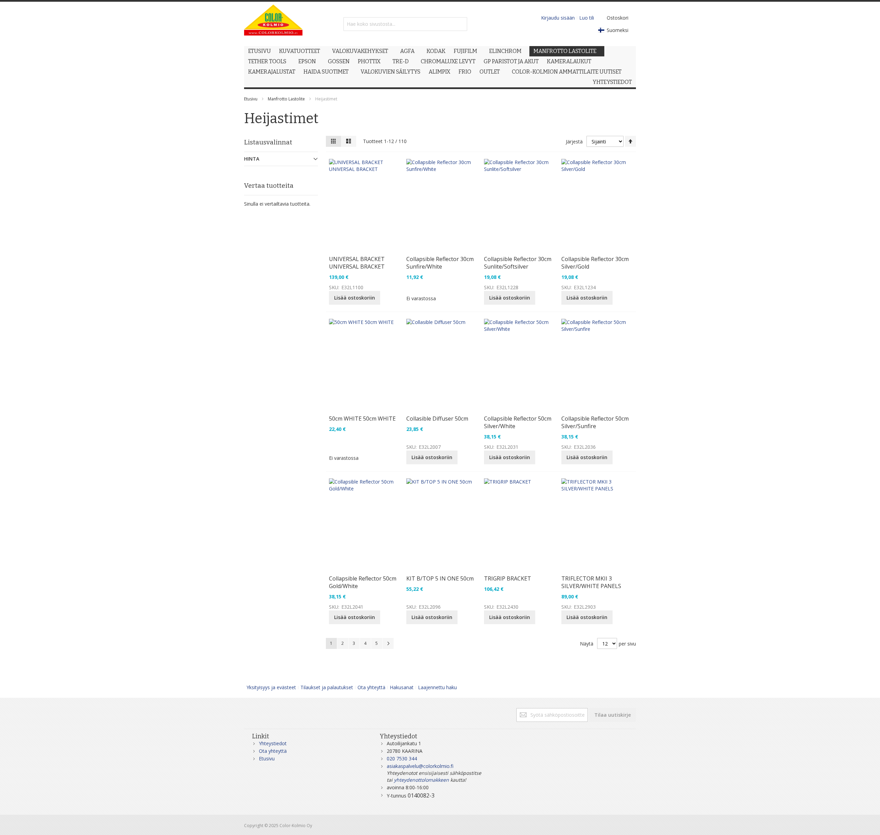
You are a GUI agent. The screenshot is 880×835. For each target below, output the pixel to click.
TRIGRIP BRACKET (507, 578)
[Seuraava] (388, 643)
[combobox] (405, 24)
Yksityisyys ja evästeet (271, 687)
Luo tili (586, 17)
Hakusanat (402, 687)
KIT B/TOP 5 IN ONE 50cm (440, 578)
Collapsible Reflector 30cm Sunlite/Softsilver (517, 262)
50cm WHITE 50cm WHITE (362, 418)
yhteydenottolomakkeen (421, 780)
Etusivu (250, 99)
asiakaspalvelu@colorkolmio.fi (420, 766)
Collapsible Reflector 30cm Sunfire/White (440, 262)
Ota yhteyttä (371, 687)
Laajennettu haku (437, 687)
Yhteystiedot (273, 743)
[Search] (460, 24)
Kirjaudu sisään (558, 17)
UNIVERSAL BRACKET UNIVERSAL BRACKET (357, 262)
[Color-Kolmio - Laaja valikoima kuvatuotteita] (273, 23)
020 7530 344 (402, 758)
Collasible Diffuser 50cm (437, 418)
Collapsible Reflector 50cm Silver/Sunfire (595, 422)
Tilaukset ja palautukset (326, 687)
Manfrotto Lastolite (286, 99)
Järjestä (574, 141)
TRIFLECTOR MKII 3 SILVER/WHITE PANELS (591, 582)
